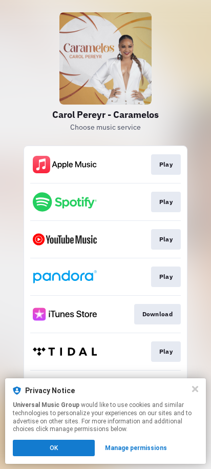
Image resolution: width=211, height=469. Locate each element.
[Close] (195, 389)
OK (54, 448)
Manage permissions (136, 448)
